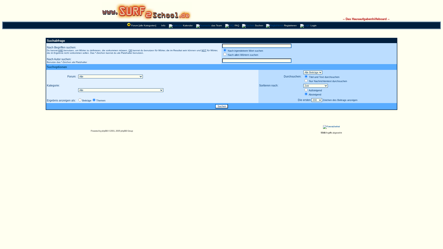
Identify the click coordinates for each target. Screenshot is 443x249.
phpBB (105, 131)
